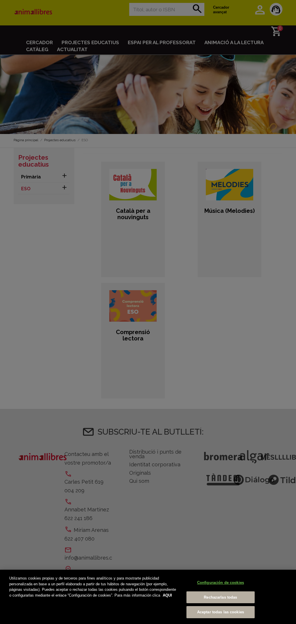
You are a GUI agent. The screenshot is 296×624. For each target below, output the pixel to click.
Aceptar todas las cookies (220, 612)
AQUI (167, 595)
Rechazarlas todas (220, 597)
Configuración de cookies (220, 582)
